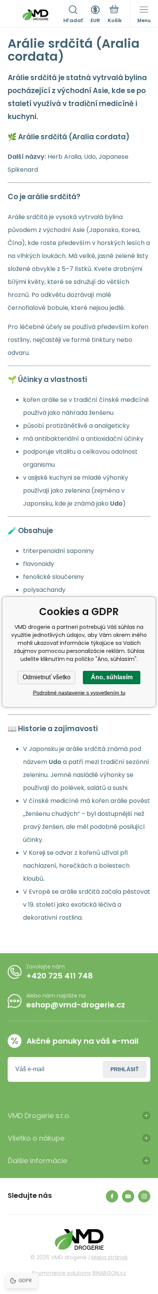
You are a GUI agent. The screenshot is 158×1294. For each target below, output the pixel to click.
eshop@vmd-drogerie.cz (75, 1004)
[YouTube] (128, 1196)
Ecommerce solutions (61, 1273)
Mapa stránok (109, 1257)
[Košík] (115, 14)
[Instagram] (144, 1196)
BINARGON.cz (109, 1273)
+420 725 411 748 (59, 975)
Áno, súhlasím (112, 677)
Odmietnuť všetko (47, 677)
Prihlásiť (124, 1069)
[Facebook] (112, 1196)
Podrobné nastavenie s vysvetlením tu (79, 693)
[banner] (35, 14)
